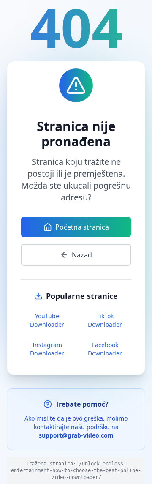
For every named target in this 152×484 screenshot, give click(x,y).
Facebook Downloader (105, 349)
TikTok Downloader (105, 320)
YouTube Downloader (47, 320)
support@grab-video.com (76, 435)
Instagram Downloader (47, 349)
